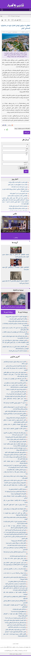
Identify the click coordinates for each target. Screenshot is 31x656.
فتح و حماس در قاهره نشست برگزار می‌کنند (18, 182)
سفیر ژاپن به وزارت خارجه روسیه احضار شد (16, 545)
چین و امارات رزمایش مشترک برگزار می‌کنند (18, 208)
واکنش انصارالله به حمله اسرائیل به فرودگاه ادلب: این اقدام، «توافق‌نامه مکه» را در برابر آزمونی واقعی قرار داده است (15, 342)
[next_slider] (29, 300)
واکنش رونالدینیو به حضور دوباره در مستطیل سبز (15, 383)
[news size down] (12, 20)
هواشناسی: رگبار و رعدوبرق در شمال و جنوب (17, 196)
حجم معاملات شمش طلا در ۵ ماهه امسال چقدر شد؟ (15, 473)
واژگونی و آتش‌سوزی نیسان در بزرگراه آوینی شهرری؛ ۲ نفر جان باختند (15, 415)
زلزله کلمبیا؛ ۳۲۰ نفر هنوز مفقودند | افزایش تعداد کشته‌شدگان (15, 606)
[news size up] (20, 20)
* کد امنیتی (26, 162)
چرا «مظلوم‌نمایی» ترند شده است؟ (18, 612)
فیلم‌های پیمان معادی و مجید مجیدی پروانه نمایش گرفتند (15, 518)
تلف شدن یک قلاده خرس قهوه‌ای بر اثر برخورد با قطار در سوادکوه (15, 333)
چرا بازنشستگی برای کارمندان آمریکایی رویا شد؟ (15, 623)
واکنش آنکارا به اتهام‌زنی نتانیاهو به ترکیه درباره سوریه (15, 430)
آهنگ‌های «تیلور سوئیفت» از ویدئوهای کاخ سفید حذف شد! (15, 268)
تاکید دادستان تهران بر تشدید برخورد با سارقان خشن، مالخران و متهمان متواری (15, 421)
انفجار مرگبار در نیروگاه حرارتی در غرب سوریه (16, 543)
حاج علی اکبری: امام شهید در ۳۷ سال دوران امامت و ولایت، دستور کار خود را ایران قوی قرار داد (15, 466)
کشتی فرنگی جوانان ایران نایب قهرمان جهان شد (15, 396)
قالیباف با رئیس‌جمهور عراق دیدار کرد (17, 442)
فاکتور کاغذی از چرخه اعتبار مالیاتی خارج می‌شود (15, 455)
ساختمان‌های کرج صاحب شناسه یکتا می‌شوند (16, 418)
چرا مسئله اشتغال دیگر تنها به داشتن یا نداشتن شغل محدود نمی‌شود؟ (15, 578)
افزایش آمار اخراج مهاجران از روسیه (18, 494)
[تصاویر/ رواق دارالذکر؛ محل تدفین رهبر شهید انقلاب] (15, 224)
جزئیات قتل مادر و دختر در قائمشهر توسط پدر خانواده (15, 570)
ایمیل (27, 148)
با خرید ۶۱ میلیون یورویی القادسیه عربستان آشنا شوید (15, 404)
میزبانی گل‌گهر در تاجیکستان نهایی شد (17, 489)
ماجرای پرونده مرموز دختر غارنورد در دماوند (16, 389)
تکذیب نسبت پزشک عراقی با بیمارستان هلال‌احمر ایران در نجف (15, 363)
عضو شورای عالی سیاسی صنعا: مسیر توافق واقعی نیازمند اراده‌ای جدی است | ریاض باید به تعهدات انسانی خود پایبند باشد (15, 374)
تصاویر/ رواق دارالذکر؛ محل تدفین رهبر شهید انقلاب (15, 231)
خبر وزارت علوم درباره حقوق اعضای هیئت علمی (15, 411)
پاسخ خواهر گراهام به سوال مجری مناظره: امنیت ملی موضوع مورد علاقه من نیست (15, 445)
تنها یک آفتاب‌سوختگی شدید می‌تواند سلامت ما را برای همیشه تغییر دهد (15, 458)
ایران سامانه (12, 654)
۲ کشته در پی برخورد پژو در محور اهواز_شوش (16, 629)
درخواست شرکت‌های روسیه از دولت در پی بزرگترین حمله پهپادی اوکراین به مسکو (15, 527)
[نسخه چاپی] (2, 20)
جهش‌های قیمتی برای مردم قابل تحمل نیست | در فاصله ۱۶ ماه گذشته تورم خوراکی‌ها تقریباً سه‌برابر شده (15, 533)
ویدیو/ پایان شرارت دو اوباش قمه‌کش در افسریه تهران (13, 308)
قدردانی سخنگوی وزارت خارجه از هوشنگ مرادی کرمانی (15, 497)
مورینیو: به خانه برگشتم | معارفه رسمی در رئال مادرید (15, 501)
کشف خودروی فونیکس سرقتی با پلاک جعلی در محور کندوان (15, 537)
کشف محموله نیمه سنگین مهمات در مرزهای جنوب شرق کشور (15, 510)
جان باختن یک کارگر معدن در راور (18, 392)
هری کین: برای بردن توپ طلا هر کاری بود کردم (15, 530)
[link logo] (15, 6)
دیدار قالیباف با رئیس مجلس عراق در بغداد (16, 439)
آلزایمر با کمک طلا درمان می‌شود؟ (18, 541)
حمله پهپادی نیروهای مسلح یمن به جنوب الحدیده (15, 483)
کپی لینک (27, 132)
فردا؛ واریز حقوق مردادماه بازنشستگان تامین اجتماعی (15, 400)
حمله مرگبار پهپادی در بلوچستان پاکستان (18, 211)
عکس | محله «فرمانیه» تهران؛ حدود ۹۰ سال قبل (15, 632)
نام (27, 144)
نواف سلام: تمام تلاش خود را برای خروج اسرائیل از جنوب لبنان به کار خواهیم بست (15, 337)
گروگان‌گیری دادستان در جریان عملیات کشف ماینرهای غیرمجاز (15, 462)
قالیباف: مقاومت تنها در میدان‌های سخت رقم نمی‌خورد (15, 593)
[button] (29, 300)
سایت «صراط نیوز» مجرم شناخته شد (18, 556)
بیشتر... (15, 237)
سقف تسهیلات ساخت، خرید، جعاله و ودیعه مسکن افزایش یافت (15, 477)
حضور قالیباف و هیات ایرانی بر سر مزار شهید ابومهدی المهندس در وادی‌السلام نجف (15, 348)
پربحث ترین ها (8, 312)
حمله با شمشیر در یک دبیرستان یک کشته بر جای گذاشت (15, 369)
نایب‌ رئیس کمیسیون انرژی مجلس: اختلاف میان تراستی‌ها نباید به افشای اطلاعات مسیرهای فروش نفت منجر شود (15, 564)
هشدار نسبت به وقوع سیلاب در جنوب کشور (17, 185)
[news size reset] (16, 20)
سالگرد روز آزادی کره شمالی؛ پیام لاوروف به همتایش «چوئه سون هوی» (15, 514)
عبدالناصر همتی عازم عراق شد (19, 609)
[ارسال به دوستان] (5, 20)
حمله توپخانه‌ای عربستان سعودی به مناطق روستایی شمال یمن (15, 602)
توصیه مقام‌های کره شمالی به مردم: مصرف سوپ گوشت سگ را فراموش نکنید (15, 255)
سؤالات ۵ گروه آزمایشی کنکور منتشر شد (18, 319)
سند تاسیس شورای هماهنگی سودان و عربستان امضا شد (15, 553)
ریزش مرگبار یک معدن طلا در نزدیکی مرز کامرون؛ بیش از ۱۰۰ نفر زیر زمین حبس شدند (15, 434)
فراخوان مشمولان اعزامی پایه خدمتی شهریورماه (16, 437)
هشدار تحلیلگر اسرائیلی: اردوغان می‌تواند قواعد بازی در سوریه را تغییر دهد (15, 190)
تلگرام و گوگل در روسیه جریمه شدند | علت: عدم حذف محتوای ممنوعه (15, 635)
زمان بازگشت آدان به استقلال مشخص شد (17, 582)
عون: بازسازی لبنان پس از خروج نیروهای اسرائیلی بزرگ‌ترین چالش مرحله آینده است (15, 408)
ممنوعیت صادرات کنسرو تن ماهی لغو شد (18, 206)
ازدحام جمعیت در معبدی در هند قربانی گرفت (15, 584)
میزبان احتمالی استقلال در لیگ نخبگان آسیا (16, 470)
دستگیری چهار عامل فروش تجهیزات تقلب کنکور (15, 452)
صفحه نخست (15, 643)
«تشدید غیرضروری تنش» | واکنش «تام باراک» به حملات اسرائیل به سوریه (15, 523)
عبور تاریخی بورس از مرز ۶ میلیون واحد (18, 193)
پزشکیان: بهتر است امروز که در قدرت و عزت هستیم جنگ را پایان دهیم (15, 329)
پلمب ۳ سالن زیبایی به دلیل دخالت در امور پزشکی (15, 480)
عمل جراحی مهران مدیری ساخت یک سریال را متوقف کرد (15, 559)
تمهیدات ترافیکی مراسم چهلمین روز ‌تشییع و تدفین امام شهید (15, 597)
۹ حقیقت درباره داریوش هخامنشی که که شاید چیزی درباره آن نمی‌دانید (15, 282)
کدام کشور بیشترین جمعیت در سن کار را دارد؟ (15, 618)
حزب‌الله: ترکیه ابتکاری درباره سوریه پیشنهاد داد (15, 492)
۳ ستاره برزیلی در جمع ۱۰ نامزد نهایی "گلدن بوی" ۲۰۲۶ (15, 506)
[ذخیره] (8, 20)
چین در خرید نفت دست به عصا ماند (19, 187)
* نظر (27, 152)
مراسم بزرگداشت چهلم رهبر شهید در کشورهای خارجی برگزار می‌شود (15, 615)
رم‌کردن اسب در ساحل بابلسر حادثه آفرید (17, 627)
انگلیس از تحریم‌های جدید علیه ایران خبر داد (16, 394)
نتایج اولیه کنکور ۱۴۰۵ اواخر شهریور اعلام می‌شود (16, 317)
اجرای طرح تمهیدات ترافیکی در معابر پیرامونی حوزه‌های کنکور (15, 425)
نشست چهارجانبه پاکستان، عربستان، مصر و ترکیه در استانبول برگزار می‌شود (15, 449)
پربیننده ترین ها (23, 312)
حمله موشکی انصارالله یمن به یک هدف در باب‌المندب (15, 574)
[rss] (1, 16)
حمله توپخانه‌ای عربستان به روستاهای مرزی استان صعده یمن (15, 549)
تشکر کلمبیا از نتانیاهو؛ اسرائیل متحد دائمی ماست (15, 620)
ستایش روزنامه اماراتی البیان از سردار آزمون (16, 625)
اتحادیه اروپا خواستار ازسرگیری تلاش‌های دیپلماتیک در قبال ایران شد (15, 324)
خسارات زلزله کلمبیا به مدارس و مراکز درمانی (16, 366)
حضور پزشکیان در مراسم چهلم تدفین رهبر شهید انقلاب (15, 486)
